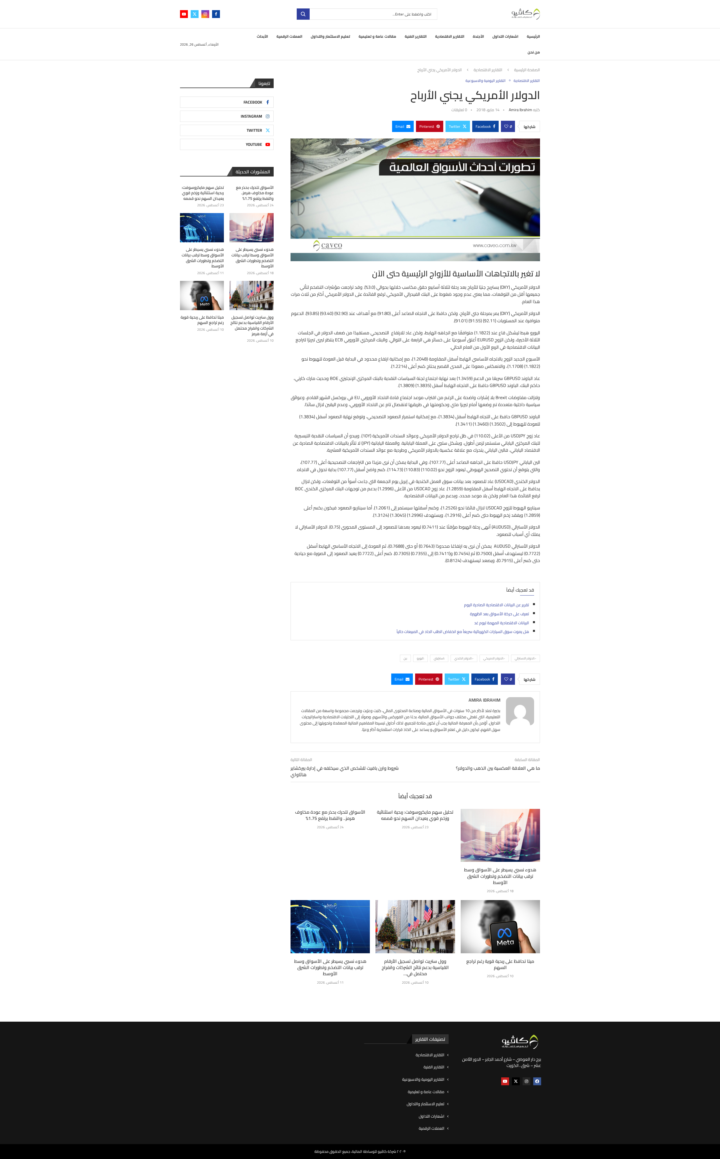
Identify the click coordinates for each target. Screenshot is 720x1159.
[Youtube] (184, 14)
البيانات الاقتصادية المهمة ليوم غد (501, 623)
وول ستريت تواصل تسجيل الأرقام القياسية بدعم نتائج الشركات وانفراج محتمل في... (415, 967)
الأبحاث (262, 36)
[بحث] (303, 14)
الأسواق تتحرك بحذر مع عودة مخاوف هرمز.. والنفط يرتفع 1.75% (330, 815)
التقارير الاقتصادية (449, 36)
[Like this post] (506, 126)
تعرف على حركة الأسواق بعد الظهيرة (499, 613)
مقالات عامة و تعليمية (377, 36)
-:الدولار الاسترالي (525, 658)
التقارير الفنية (416, 36)
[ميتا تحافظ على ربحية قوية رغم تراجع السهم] (500, 926)
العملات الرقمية (289, 36)
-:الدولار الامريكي (494, 658)
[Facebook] (216, 14)
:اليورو (420, 658)
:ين (405, 658)
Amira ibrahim (520, 109)
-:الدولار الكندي (464, 658)
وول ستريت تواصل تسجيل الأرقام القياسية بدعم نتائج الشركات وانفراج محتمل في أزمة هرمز (251, 326)
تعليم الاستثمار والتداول (330, 36)
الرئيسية (533, 36)
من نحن (534, 52)
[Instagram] (205, 14)
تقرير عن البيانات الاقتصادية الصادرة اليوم (496, 604)
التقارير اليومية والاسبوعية (423, 1079)
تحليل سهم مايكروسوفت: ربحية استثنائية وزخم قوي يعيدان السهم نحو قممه (415, 815)
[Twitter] (195, 14)
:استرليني (439, 658)
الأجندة (478, 36)
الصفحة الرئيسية (527, 70)
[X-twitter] (516, 1081)
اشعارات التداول (505, 36)
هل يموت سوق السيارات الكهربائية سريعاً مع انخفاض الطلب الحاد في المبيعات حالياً (463, 631)
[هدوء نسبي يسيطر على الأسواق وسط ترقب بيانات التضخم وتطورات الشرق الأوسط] (500, 835)
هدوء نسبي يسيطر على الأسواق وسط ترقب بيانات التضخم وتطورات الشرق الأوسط (500, 876)
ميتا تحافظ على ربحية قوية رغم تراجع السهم (500, 964)
